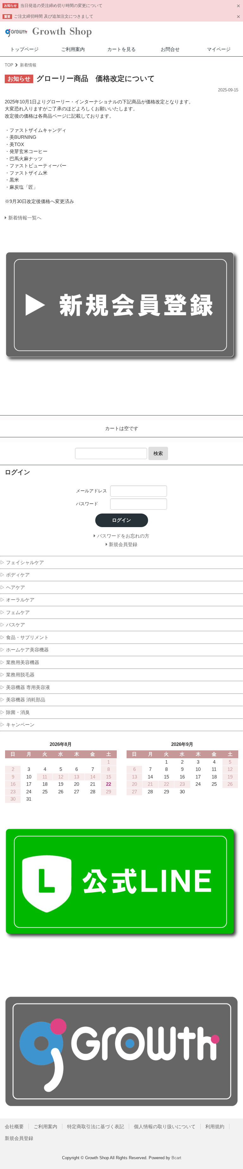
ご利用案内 (73, 49)
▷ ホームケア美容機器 (24, 649)
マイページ (219, 49)
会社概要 (14, 1126)
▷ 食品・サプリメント (24, 637)
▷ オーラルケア (17, 599)
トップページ (24, 49)
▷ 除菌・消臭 (15, 712)
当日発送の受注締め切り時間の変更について (61, 5)
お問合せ (170, 49)
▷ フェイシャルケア (22, 562)
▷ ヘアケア (12, 587)
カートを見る (121, 49)
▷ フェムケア (15, 612)
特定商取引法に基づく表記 (95, 1126)
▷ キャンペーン (17, 724)
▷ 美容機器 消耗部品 (22, 699)
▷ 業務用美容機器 (19, 662)
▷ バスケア (12, 624)
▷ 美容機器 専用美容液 (25, 687)
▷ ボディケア (15, 574)
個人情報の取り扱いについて (165, 1126)
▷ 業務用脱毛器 (17, 674)
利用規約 (214, 1126)
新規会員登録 (19, 1138)
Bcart (176, 1157)
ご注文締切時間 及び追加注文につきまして (53, 16)
